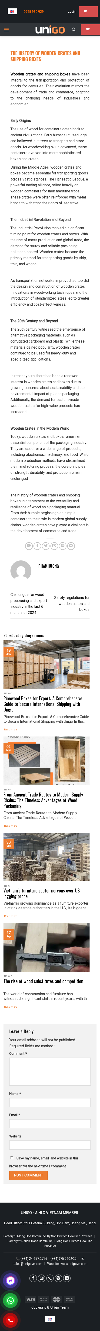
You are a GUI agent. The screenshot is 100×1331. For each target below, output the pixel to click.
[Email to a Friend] (54, 546)
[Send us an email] (41, 1278)
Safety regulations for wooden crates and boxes (72, 603)
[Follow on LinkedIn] (67, 1278)
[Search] (74, 29)
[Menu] (6, 29)
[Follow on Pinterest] (58, 1278)
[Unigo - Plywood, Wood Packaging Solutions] (50, 29)
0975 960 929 (34, 11)
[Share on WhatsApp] (29, 546)
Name (15, 1094)
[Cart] (88, 11)
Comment (18, 1054)
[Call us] (50, 1278)
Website (15, 1136)
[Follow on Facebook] (33, 1278)
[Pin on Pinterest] (63, 546)
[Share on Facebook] (37, 546)
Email (14, 1115)
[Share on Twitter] (46, 546)
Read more (10, 729)
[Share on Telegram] (71, 546)
